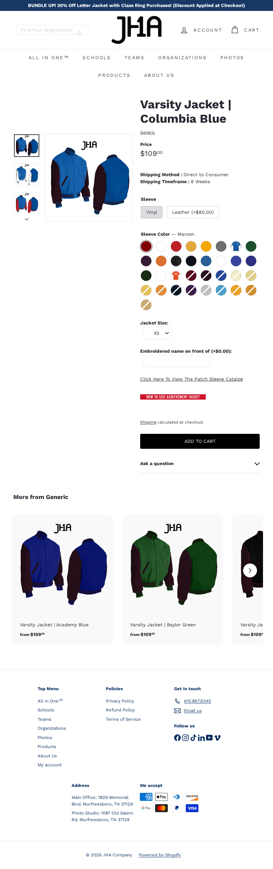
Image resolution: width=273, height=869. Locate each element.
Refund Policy (120, 709)
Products (114, 75)
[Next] (26, 217)
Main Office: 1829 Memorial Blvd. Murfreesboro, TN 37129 (102, 801)
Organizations (182, 57)
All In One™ (49, 57)
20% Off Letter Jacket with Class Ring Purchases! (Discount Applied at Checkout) (136, 5)
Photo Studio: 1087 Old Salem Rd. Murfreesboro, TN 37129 (102, 816)
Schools (97, 57)
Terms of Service (123, 719)
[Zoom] (89, 177)
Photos (232, 57)
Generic (57, 496)
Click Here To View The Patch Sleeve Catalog (191, 379)
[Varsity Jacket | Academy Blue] (62, 580)
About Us (159, 75)
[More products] (250, 570)
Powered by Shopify (160, 854)
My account (50, 764)
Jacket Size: (154, 322)
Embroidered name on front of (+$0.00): (186, 351)
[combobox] (52, 30)
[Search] (79, 33)
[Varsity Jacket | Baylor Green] (173, 580)
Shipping (148, 422)
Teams (135, 57)
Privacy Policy (120, 700)
